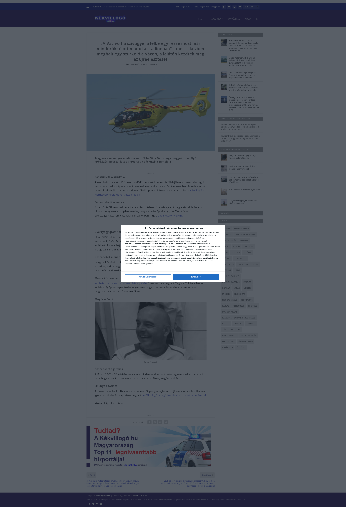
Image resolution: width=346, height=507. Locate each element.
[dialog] (173, 253)
